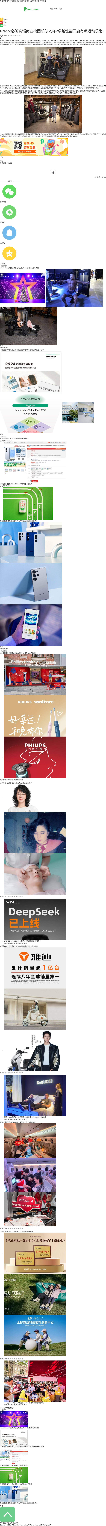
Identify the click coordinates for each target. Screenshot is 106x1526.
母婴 (24, 1)
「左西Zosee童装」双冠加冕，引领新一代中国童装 (16, 1231)
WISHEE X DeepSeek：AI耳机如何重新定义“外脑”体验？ (22, 941)
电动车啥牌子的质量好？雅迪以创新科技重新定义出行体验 (19, 946)
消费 (37, 1)
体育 (11, 1)
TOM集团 (3, 1523)
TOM (5, 35)
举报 (1, 161)
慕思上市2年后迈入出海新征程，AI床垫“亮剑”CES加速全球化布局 (25, 1117)
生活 (21, 1)
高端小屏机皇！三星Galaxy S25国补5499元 (14, 438)
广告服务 (9, 1523)
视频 (27, 1)
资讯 (4, 1)
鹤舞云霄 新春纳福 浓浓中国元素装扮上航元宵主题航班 (18, 1122)
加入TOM (16, 1523)
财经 (31, 1)
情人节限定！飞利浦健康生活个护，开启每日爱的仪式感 (18, 653)
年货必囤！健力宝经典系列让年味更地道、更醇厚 (16, 484)
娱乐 (8, 1)
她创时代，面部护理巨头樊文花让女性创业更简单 (16, 783)
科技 (44, 1)
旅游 (18, 1)
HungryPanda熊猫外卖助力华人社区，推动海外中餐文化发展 (24, 1403)
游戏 (14, 1)
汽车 (41, 1)
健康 (34, 1)
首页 (1, 1)
